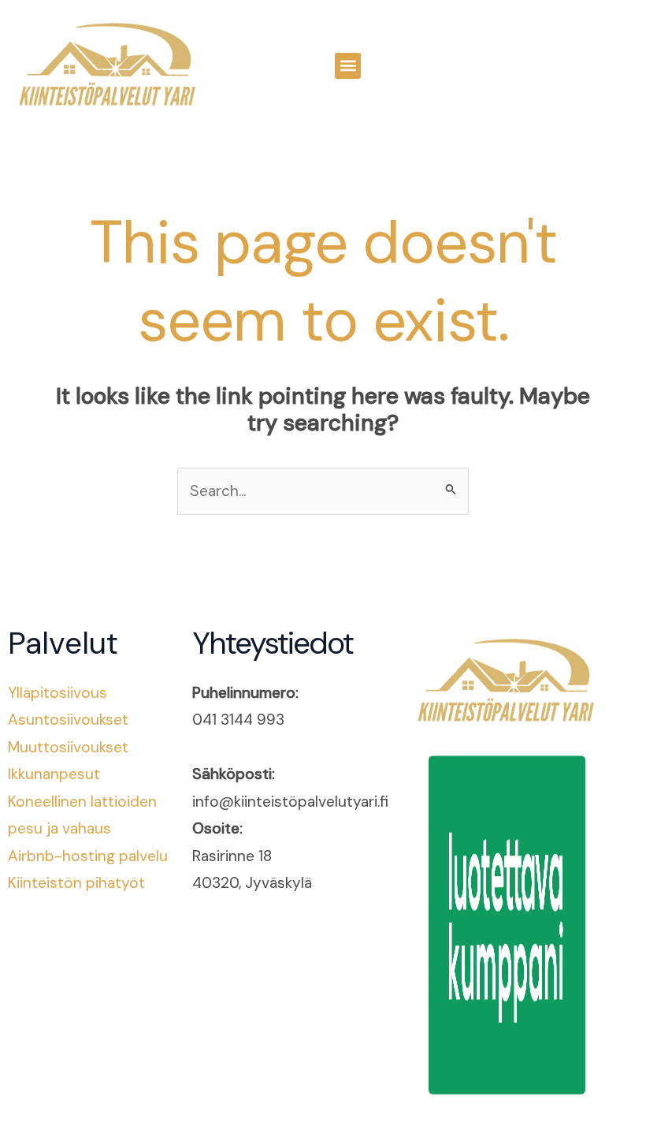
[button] (348, 66)
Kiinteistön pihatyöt (76, 883)
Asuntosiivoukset (68, 719)
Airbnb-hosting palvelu (88, 856)
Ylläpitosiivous (57, 693)
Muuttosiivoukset (68, 747)
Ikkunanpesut (54, 774)
